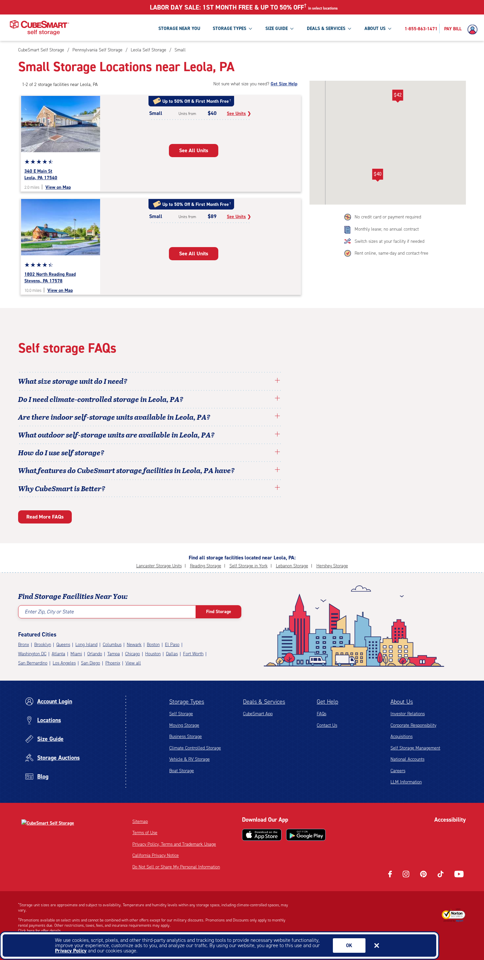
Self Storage (181, 714)
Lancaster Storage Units (159, 566)
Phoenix (112, 663)
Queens (63, 644)
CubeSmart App (258, 714)
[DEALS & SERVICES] (349, 28)
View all (133, 663)
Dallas (172, 654)
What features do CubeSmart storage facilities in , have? (126, 470)
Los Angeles (64, 663)
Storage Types (186, 702)
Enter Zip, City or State (49, 611)
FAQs (321, 714)
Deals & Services (264, 702)
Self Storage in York (248, 566)
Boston (153, 644)
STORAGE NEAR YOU (179, 28)
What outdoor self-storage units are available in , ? (116, 434)
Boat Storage (181, 771)
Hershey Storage (332, 566)
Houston (153, 654)
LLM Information (406, 782)
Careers (397, 771)
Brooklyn (42, 644)
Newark (134, 644)
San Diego (90, 663)
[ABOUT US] (389, 28)
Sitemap (140, 821)
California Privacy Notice (155, 855)
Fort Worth (193, 654)
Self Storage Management (415, 748)
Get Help (327, 702)
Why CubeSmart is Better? (61, 488)
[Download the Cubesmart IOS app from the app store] (262, 835)
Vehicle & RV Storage (189, 759)
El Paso (172, 644)
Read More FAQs (45, 516)
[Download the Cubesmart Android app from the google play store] (306, 835)
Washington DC (32, 654)
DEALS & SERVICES (326, 28)
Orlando (94, 654)
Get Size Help (284, 84)
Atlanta (58, 654)
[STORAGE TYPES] (250, 28)
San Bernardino (32, 663)
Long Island (86, 644)
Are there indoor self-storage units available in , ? (114, 416)
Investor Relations (407, 714)
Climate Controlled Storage (195, 748)
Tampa (113, 654)
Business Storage (185, 736)
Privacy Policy (71, 950)
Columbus (112, 644)
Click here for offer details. (40, 930)
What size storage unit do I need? (72, 381)
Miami (76, 654)
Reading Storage (205, 566)
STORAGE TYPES (229, 28)
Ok (349, 945)
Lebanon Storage (292, 566)
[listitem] (179, 50)
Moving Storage (184, 725)
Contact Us (327, 725)
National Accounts (407, 759)
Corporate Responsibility (413, 725)
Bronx (23, 644)
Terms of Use (144, 833)
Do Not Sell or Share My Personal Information (176, 867)
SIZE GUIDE (276, 28)
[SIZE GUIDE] (291, 28)
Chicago (132, 654)
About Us (401, 702)
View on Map (58, 187)
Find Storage (218, 611)
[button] (377, 175)
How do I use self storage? (61, 452)
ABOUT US (375, 28)
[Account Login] (474, 30)
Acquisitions (401, 736)
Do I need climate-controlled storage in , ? (100, 399)
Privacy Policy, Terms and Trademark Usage (174, 844)
